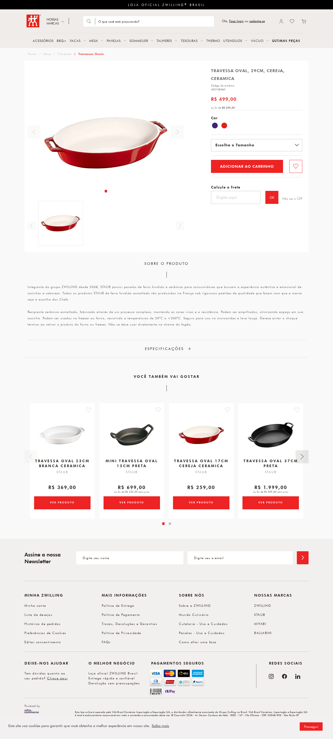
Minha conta (35, 605)
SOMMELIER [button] (139, 41)
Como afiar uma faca (197, 642)
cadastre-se (257, 21)
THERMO (213, 41)
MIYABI (260, 624)
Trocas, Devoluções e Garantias (129, 624)
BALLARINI (263, 633)
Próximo (177, 132)
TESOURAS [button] (189, 41)
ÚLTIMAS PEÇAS (286, 41)
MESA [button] (93, 41)
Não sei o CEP (292, 198)
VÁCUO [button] (257, 41)
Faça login (236, 21)
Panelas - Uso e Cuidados (202, 633)
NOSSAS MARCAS (53, 21)
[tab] (106, 191)
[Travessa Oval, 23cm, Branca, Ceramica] (62, 434)
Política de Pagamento (121, 614)
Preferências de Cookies (45, 633)
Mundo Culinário (194, 614)
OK (272, 197)
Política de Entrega (118, 605)
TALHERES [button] (164, 41)
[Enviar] (303, 557)
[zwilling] (32, 53)
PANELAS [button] (114, 41)
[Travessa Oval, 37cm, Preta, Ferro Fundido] (270, 434)
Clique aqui (57, 678)
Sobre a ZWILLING (195, 605)
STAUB (259, 614)
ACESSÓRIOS (43, 41)
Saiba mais (160, 725)
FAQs (106, 642)
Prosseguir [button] (311, 726)
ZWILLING (262, 605)
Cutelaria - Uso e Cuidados (203, 624)
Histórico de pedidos (42, 624)
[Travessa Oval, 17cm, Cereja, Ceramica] (201, 434)
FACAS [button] (75, 41)
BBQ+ (62, 41)
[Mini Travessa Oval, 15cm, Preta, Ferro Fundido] (131, 434)
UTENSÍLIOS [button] (232, 41)
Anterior (34, 132)
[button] (88, 410)
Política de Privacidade (121, 633)
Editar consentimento (42, 642)
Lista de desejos (38, 614)
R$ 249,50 (228, 107)
